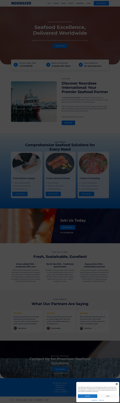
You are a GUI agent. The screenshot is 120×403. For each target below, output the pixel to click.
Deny (108, 396)
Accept (87, 396)
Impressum (101, 400)
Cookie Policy (94, 400)
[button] (117, 384)
